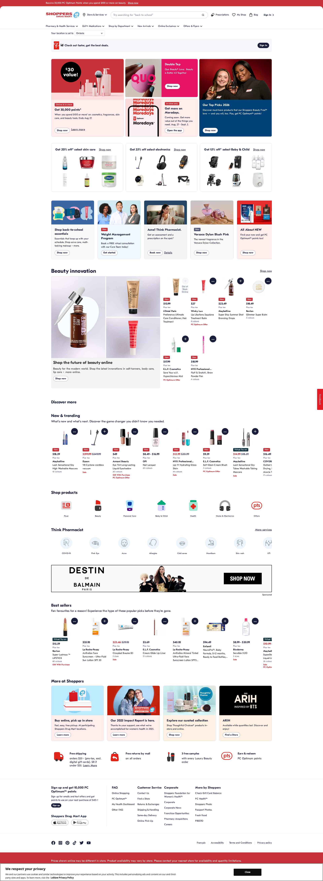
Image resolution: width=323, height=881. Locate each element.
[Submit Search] (203, 15)
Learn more (78, 129)
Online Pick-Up (145, 820)
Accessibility (217, 842)
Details (168, 252)
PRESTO (199, 820)
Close (248, 872)
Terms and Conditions (240, 842)
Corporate (169, 802)
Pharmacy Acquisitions (176, 818)
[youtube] (88, 843)
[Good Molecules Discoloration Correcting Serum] (87, 180)
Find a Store (231, 734)
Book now (155, 252)
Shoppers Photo (203, 804)
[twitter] (81, 843)
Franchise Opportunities (176, 813)
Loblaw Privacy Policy (62, 877)
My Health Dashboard (123, 804)
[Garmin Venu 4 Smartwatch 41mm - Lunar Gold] (139, 180)
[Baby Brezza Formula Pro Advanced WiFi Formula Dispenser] (236, 162)
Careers (168, 824)
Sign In (263, 45)
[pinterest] (67, 843)
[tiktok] (74, 843)
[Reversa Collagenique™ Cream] (109, 162)
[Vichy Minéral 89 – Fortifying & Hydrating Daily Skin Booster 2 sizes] (65, 162)
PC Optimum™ (119, 798)
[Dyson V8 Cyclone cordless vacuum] (139, 162)
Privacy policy (264, 842)
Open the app (174, 130)
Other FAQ (117, 809)
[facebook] (53, 843)
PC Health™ (201, 798)
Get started (109, 252)
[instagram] (60, 843)
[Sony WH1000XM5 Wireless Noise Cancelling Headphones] (161, 162)
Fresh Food (201, 815)
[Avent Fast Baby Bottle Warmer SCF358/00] (258, 180)
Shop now (133, 3)
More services (263, 529)
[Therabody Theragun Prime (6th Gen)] (183, 180)
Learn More (90, 765)
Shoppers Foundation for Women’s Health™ (177, 795)
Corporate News (172, 807)
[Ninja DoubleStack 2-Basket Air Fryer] (183, 162)
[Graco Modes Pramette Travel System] (214, 180)
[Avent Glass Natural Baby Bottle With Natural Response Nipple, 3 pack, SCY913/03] (258, 162)
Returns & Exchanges (148, 804)
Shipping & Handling (148, 809)
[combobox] (159, 15)
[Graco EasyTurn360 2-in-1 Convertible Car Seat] (214, 162)
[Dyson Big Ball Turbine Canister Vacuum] (161, 180)
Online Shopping (120, 793)
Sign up (56, 805)
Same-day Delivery (147, 815)
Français (201, 842)
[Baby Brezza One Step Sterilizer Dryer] (236, 180)
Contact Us (143, 793)
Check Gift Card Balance (208, 793)
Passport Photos (203, 809)
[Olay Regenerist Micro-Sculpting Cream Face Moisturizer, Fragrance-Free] (87, 162)
